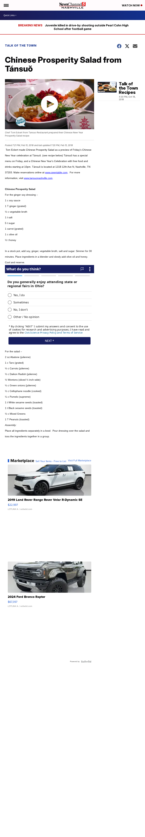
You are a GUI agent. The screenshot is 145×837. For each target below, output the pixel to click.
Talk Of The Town (21, 45)
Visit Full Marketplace (79, 460)
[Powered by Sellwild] (86, 661)
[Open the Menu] (6, 5)
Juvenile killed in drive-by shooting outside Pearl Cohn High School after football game (87, 27)
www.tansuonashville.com (38, 178)
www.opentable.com (56, 172)
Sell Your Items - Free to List (51, 461)
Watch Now (131, 5)
